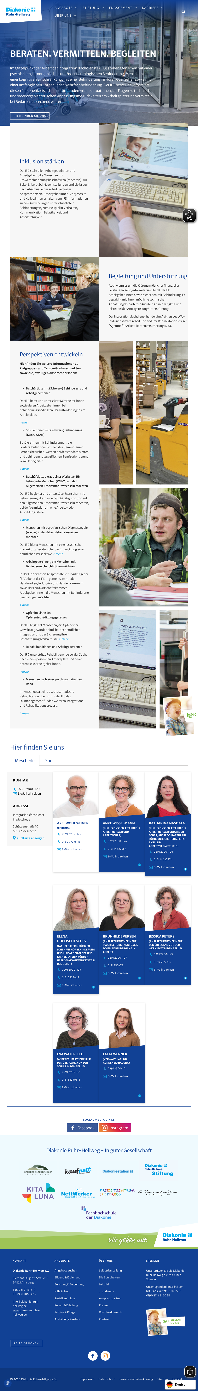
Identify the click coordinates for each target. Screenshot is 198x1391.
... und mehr (106, 1291)
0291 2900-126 (163, 851)
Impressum (87, 1379)
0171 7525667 (70, 977)
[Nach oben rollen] (189, 1382)
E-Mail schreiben (29, 793)
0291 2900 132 (71, 1072)
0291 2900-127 (117, 957)
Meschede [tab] (25, 760)
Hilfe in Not (62, 1291)
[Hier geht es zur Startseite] (21, 11)
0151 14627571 (163, 859)
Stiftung (91, 8)
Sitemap (162, 1379)
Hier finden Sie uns (30, 116)
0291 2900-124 (117, 841)
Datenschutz (106, 1379)
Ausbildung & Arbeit (67, 1319)
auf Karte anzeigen (30, 838)
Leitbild (104, 1284)
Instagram (118, 1127)
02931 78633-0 (25, 1290)
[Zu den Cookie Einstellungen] (8, 1383)
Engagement (120, 8)
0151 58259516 (71, 1079)
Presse (103, 1305)
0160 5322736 (162, 962)
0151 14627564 (117, 848)
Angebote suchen (66, 1270)
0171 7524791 (116, 965)
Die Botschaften (109, 1277)
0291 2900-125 (71, 969)
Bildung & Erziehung (67, 1277)
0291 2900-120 (29, 789)
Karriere (150, 8)
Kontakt (104, 1319)
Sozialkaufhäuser (66, 1298)
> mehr (25, 422)
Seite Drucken (26, 1343)
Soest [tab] (50, 760)
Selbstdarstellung (110, 1270)
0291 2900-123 (163, 954)
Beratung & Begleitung (69, 1284)
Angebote (64, 8)
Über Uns (63, 15)
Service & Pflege (65, 1312)
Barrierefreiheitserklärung (136, 1379)
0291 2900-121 (117, 1068)
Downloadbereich (110, 1312)
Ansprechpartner (110, 1298)
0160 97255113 (71, 841)
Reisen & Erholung (66, 1305)
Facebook (86, 1127)
